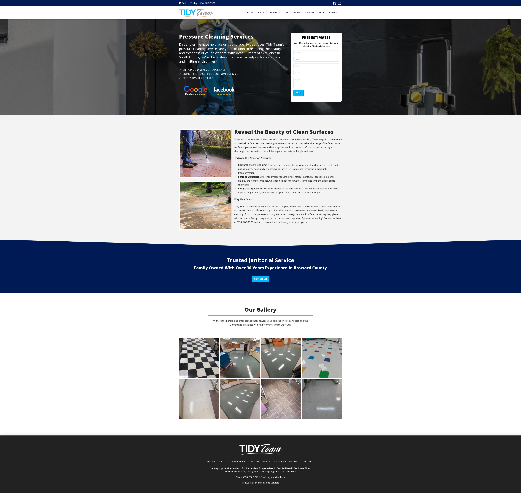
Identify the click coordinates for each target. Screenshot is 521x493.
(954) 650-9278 (250, 477)
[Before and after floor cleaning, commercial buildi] (281, 399)
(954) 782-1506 (207, 3)
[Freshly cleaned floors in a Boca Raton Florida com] (281, 358)
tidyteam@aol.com (276, 477)
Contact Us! (260, 278)
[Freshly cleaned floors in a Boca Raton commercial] (240, 358)
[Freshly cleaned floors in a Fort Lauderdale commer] (199, 399)
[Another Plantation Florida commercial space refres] (322, 358)
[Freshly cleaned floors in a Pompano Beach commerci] (199, 358)
